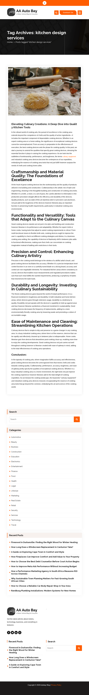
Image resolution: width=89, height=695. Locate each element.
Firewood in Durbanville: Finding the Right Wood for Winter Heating (44, 542)
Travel (13, 525)
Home (10, 42)
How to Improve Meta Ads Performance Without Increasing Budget (44, 566)
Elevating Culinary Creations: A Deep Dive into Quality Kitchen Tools (44, 126)
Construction (16, 452)
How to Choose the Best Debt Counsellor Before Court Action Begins (45, 561)
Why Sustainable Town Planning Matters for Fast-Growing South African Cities (42, 579)
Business (14, 447)
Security (14, 510)
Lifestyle (14, 491)
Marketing (15, 496)
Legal (13, 486)
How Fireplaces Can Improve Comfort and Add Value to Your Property (45, 557)
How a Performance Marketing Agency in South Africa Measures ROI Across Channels (44, 572)
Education (15, 457)
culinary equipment (69, 156)
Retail (13, 505)
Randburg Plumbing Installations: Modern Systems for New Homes (43, 591)
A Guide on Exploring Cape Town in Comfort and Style (37, 552)
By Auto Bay (37, 116)
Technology (16, 520)
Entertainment (17, 466)
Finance (14, 471)
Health (13, 481)
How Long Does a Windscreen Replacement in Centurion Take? (42, 547)
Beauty (14, 442)
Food (47, 116)
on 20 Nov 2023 (23, 116)
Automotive (16, 437)
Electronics (15, 462)
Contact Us (68, 12)
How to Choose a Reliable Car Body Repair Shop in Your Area (41, 586)
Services (14, 515)
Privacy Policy (56, 685)
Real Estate (15, 501)
